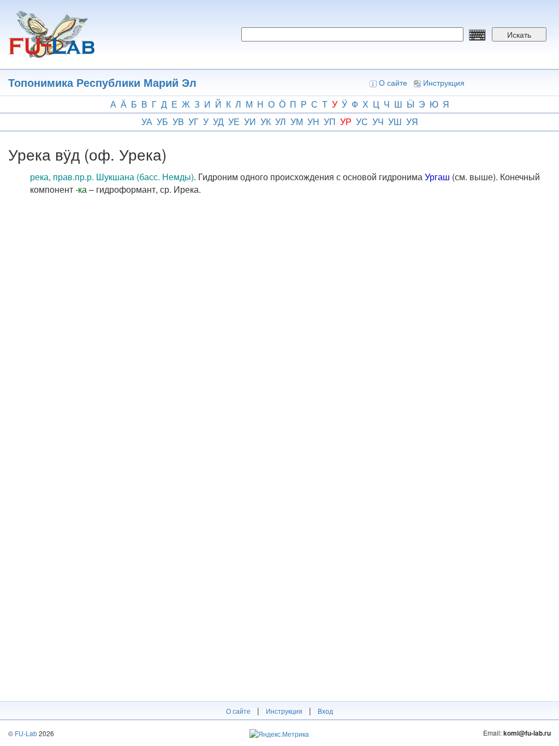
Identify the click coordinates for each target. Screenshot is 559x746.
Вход (325, 710)
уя (412, 121)
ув (178, 121)
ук (265, 121)
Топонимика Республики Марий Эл (102, 82)
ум (296, 121)
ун (313, 121)
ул (280, 121)
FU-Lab (26, 733)
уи (250, 121)
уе (234, 121)
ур (346, 121)
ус (362, 121)
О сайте (393, 82)
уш (395, 121)
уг (193, 121)
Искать (519, 34)
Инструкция (444, 82)
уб (162, 121)
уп (330, 121)
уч (378, 121)
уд (218, 121)
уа (146, 121)
